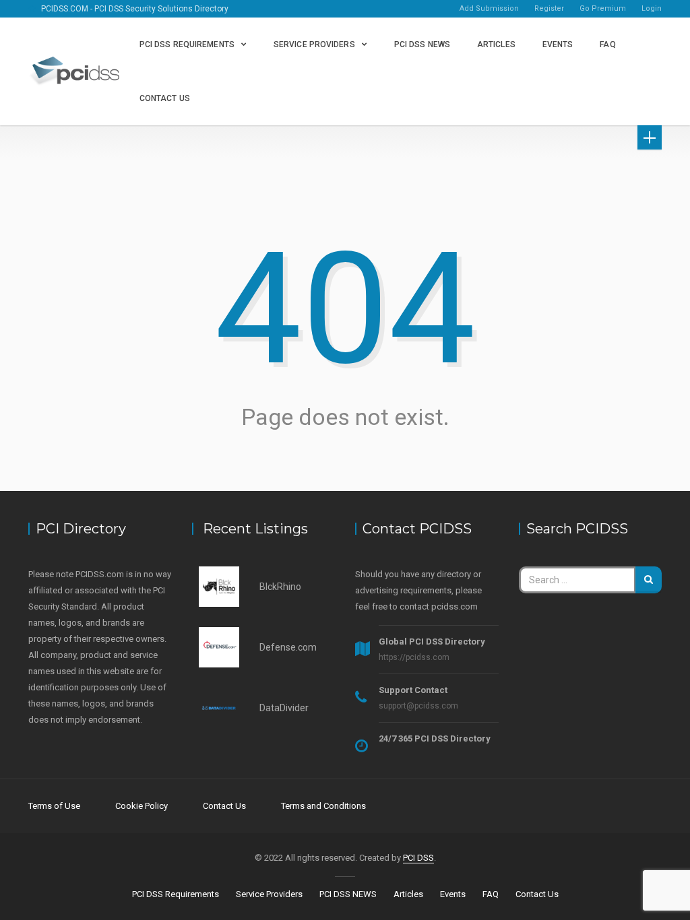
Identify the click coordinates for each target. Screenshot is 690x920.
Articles (496, 44)
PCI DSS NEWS (422, 44)
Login (651, 8)
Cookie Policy (141, 806)
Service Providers (314, 44)
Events (557, 44)
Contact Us (164, 98)
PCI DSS (418, 858)
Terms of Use (54, 806)
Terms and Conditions (323, 806)
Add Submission (489, 8)
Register (549, 8)
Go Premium (602, 8)
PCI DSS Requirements (186, 44)
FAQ (607, 44)
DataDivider (284, 707)
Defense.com (288, 647)
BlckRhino (280, 586)
